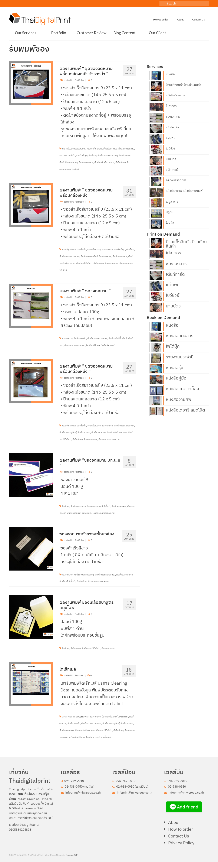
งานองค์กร (117, 148)
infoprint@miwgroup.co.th (83, 792)
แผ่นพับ (170, 138)
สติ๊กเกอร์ (172, 170)
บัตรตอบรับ (107, 716)
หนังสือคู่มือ (176, 377)
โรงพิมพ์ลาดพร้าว (108, 345)
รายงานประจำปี (180, 356)
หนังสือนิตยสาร (175, 95)
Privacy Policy (181, 843)
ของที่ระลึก (91, 148)
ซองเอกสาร (173, 117)
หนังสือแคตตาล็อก (182, 388)
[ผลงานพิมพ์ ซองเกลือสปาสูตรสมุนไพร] (31, 616)
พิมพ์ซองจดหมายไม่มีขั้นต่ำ (98, 506)
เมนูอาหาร (172, 201)
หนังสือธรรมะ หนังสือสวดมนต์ (184, 191)
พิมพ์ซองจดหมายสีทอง (105, 574)
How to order (180, 829)
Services (79, 675)
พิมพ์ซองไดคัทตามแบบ (104, 162)
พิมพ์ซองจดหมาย (78, 506)
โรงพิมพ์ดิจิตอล (93, 345)
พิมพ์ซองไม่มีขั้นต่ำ (84, 263)
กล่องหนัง (66, 148)
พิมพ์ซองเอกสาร (86, 162)
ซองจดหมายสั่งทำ (67, 155)
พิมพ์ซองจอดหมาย (124, 574)
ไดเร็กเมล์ (107, 737)
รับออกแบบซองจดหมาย (74, 345)
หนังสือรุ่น (174, 367)
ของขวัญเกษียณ (78, 148)
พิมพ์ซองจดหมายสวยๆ (108, 155)
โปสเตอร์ (171, 106)
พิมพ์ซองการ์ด (80, 338)
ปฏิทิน (169, 212)
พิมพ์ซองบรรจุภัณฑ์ (89, 256)
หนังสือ (170, 74)
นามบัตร (171, 159)
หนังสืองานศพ (178, 398)
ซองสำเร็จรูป (81, 155)
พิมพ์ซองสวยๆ (71, 162)
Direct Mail (67, 716)
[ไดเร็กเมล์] (31, 683)
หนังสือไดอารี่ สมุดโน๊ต (185, 409)
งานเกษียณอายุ (94, 249)
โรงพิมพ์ (75, 169)
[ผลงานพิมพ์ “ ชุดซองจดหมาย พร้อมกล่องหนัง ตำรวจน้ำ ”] (31, 83)
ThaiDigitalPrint (81, 716)
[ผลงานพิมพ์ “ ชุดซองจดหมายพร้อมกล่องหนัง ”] (31, 204)
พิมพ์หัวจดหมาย (74, 513)
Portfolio (79, 80)
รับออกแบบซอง (111, 263)
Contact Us (178, 836)
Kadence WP (71, 855)
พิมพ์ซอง (92, 155)
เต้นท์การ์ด (172, 127)
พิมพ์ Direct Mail (120, 716)
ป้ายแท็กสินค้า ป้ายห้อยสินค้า (183, 85)
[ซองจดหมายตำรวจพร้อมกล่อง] (31, 548)
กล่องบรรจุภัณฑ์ (176, 180)
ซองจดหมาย (128, 148)
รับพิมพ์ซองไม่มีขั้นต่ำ (91, 648)
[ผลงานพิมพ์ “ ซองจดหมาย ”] (31, 305)
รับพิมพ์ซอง (120, 162)
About (174, 822)
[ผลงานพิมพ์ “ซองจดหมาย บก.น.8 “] (31, 474)
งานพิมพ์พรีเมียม (104, 148)
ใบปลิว (170, 223)
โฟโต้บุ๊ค (173, 345)
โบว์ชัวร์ (170, 148)
